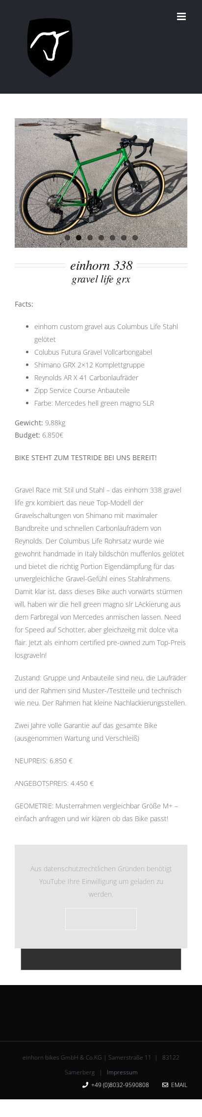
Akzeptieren (101, 918)
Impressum (122, 1072)
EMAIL (177, 1085)
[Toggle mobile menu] (182, 16)
